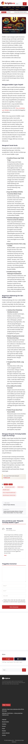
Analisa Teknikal (6, 733)
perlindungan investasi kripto (9, 495)
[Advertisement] (14, 632)
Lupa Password (10, 662)
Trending (18, 7)
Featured (4, 719)
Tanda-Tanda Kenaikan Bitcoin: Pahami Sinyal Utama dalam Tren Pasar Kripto (13, 512)
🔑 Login (8, 659)
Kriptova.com (6, 477)
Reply (5, 555)
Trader (16, 9)
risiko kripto (20, 487)
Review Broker (5, 721)
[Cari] (25, 3)
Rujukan (4, 730)
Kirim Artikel (16, 662)
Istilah (9, 27)
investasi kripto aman (10, 487)
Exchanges (12, 9)
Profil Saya (4, 662)
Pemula (9, 7)
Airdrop (4, 735)
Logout (20, 662)
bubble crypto (6, 489)
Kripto (3, 728)
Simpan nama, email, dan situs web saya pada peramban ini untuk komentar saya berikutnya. (15, 600)
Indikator (23, 7)
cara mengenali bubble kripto (9, 492)
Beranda (4, 7)
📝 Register (20, 659)
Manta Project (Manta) (9, 504)
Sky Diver (7, 31)
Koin (13, 7)
